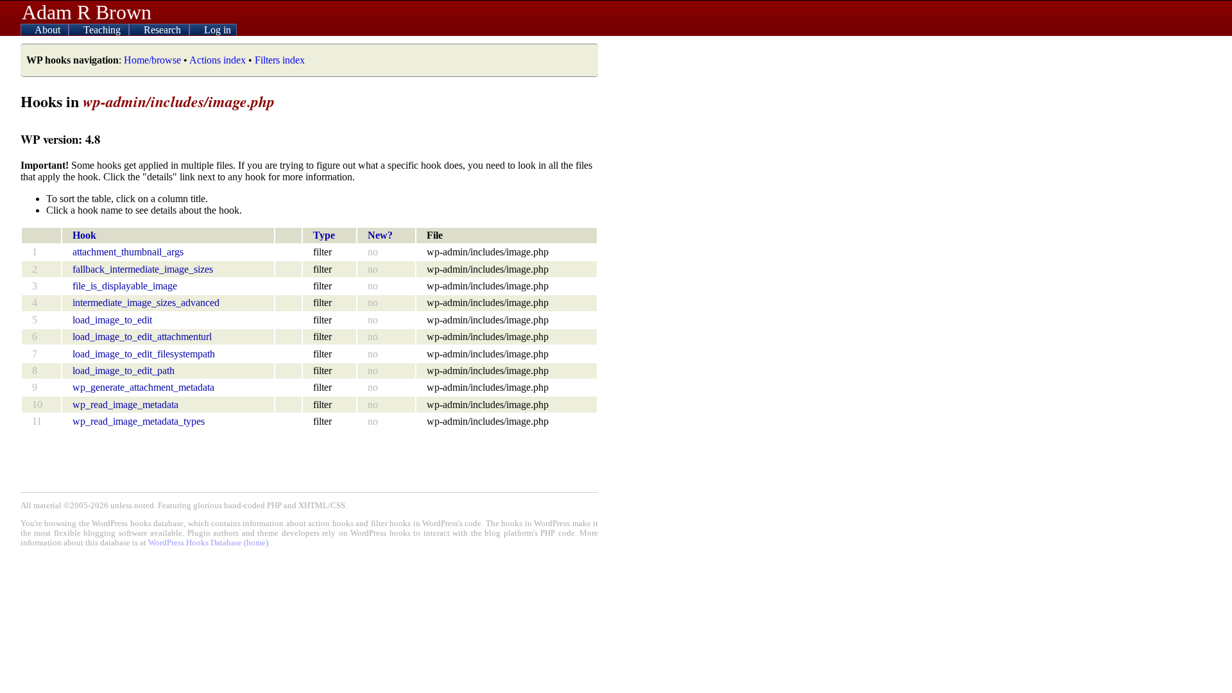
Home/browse (152, 60)
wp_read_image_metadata (125, 404)
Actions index (217, 60)
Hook (84, 235)
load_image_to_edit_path (124, 370)
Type (324, 235)
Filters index (280, 60)
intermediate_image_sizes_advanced (146, 302)
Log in (217, 29)
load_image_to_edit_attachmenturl (142, 336)
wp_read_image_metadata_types (139, 421)
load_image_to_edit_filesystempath (144, 353)
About (49, 29)
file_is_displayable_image (125, 285)
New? (380, 235)
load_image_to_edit (112, 319)
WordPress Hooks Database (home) (208, 542)
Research (164, 29)
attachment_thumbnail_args (128, 251)
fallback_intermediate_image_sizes (143, 269)
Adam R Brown (86, 12)
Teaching (103, 29)
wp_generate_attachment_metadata (143, 387)
